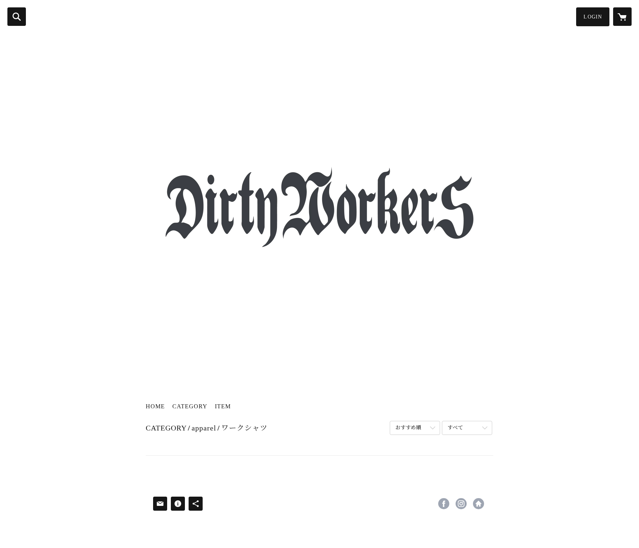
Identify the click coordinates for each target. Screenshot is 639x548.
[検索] (16, 16)
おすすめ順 (408, 427)
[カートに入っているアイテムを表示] (622, 16)
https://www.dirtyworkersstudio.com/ (478, 503)
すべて (455, 427)
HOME (155, 406)
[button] (592, 16)
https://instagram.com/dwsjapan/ (461, 503)
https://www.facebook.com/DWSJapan (443, 503)
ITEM (223, 406)
